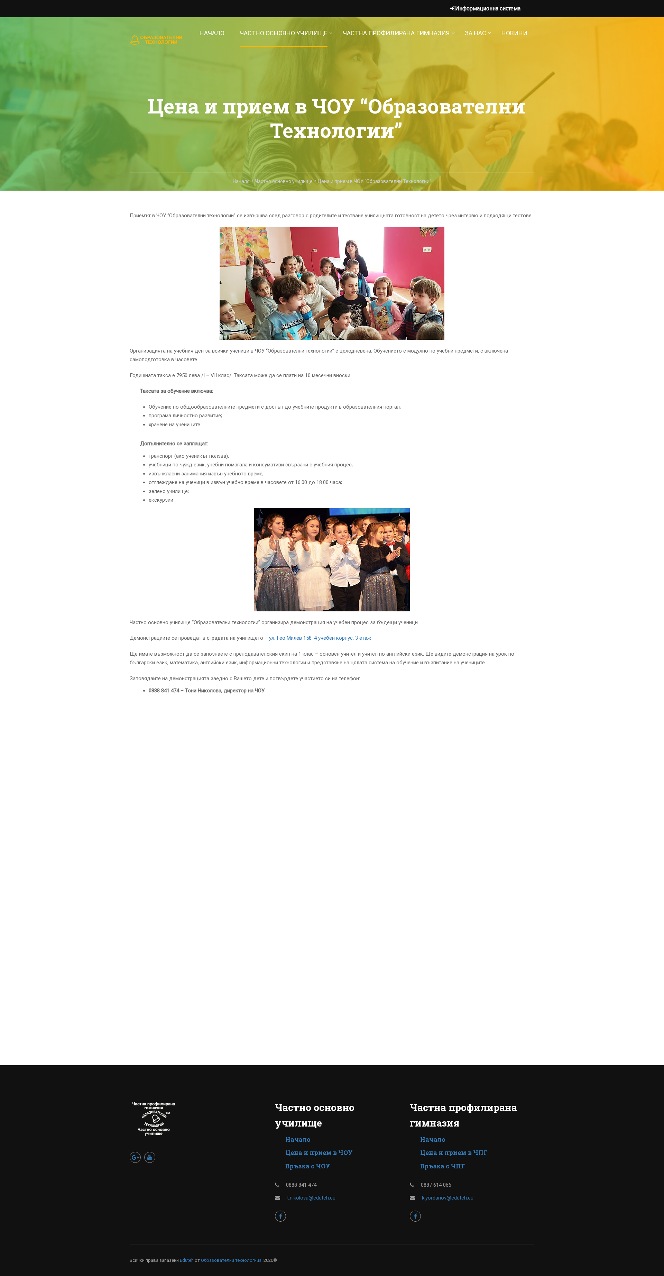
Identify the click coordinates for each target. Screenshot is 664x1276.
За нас (475, 33)
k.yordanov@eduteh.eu (447, 1198)
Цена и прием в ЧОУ (319, 1152)
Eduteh (187, 1260)
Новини (514, 33)
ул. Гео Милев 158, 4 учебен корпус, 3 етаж (320, 638)
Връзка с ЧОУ (307, 1166)
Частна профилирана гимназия (396, 33)
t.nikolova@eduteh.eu (311, 1198)
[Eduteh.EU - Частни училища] (156, 43)
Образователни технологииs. (231, 1260)
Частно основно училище (284, 33)
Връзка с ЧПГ (442, 1166)
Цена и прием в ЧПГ (453, 1152)
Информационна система (487, 8)
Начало (212, 33)
